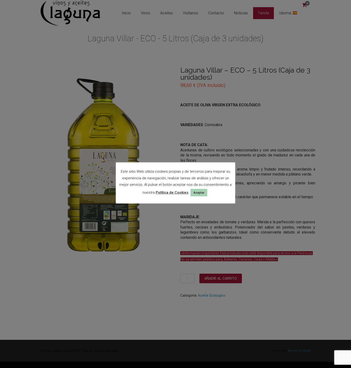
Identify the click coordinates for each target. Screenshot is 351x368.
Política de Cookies (172, 192)
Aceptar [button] (198, 192)
